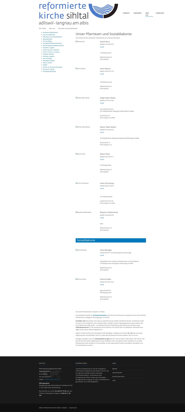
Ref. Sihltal (42, 28)
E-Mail (102, 47)
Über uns (52, 28)
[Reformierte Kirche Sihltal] (79, 14)
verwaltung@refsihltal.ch (52, 379)
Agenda (114, 369)
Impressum (73, 408)
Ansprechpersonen (118, 376)
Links (114, 380)
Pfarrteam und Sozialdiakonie (67, 28)
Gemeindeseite (117, 373)
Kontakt (64, 408)
